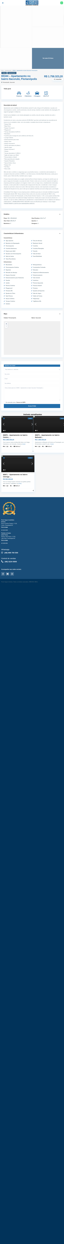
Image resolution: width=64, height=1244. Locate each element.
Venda (4, 73)
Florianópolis (6, 82)
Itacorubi (12, 82)
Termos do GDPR (20, 402)
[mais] (23, 444)
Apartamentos (8, 70)
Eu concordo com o (15, 402)
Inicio (2, 70)
